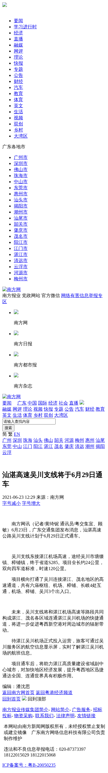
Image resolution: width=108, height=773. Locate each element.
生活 (18, 111)
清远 (79, 446)
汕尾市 (21, 218)
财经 (18, 81)
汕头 (38, 440)
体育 (18, 99)
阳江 (38, 446)
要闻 (18, 20)
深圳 (17, 440)
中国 (32, 403)
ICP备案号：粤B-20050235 (29, 765)
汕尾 (100, 440)
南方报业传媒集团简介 (25, 709)
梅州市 (21, 278)
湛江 (48, 446)
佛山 (48, 440)
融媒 (18, 44)
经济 (18, 32)
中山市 (21, 181)
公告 (18, 75)
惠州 (89, 440)
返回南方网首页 (18, 692)
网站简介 (60, 709)
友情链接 (86, 715)
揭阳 (100, 446)
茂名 (58, 446)
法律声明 (65, 715)
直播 (18, 38)
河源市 (21, 272)
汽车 (18, 87)
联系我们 (44, 715)
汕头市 (21, 199)
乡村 (18, 129)
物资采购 (23, 715)
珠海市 (21, 175)
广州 (7, 440)
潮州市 (21, 212)
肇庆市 (21, 230)
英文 (18, 105)
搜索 (8, 428)
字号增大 (31, 503)
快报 (18, 63)
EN (17, 434)
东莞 (7, 446)
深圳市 (21, 163)
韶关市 (21, 224)
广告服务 (81, 709)
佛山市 (21, 169)
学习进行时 (25, 26)
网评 (18, 51)
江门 (27, 446)
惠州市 (21, 193)
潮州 (89, 446)
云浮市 (21, 266)
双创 (18, 123)
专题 (18, 69)
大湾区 (21, 136)
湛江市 (21, 254)
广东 (21, 403)
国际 (42, 403)
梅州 (79, 440)
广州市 (21, 157)
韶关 (58, 440)
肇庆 (69, 446)
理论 (18, 57)
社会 (63, 403)
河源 (69, 440)
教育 (18, 93)
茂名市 (21, 236)
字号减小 (11, 503)
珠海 (27, 440)
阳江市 (21, 242)
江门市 (21, 248)
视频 (18, 117)
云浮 (7, 452)
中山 (17, 446)
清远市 (21, 260)
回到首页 (11, 698)
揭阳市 (21, 205)
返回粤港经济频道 (54, 692)
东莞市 (21, 187)
